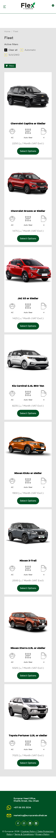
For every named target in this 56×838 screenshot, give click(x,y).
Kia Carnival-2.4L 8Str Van (28, 385)
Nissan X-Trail (28, 560)
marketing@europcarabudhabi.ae (30, 815)
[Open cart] (51, 6)
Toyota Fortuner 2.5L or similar (28, 735)
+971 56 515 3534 (22, 807)
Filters (11, 66)
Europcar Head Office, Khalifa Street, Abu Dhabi (26, 799)
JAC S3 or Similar (28, 298)
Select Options (28, 151)
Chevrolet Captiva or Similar (28, 123)
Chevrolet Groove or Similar (28, 211)
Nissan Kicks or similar (28, 473)
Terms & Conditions (24, 834)
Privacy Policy (42, 834)
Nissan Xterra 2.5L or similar (28, 648)
